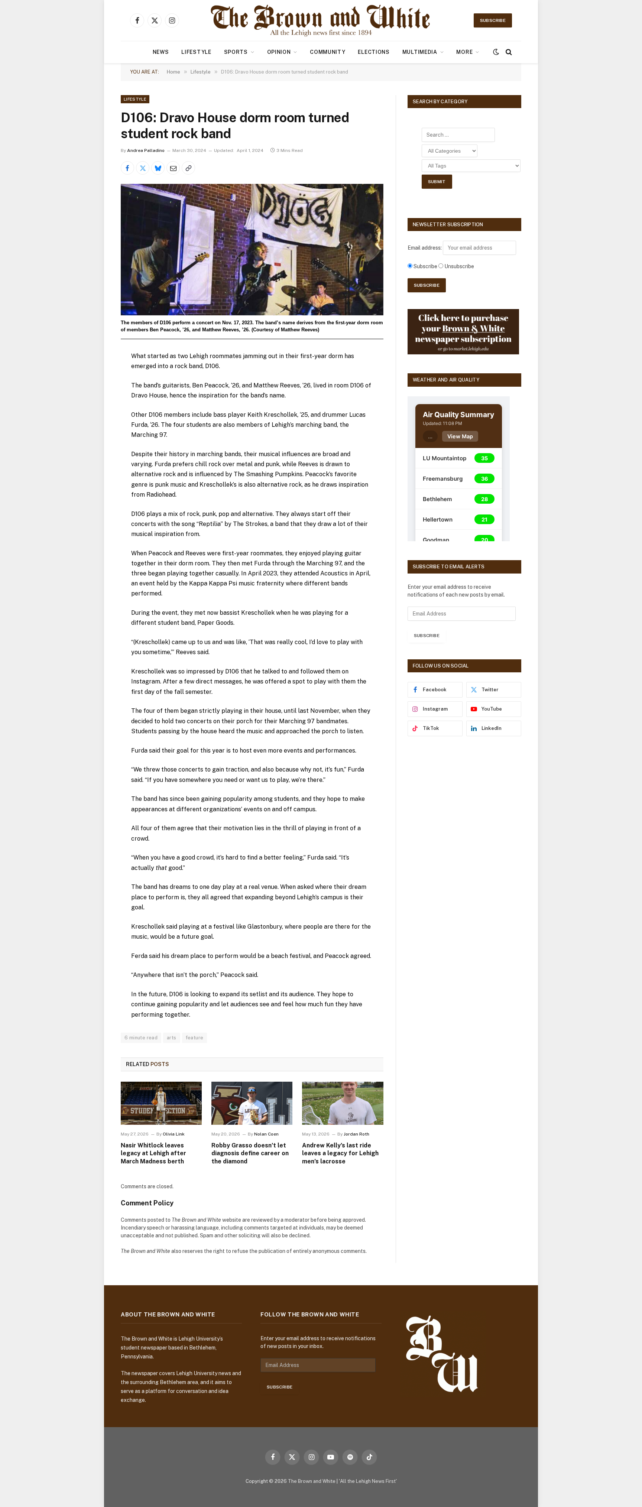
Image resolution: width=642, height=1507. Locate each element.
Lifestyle (196, 52)
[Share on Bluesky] (158, 168)
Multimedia (419, 52)
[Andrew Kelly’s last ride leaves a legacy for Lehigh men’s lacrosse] (342, 1103)
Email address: (425, 248)
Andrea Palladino (146, 150)
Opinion (279, 52)
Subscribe (493, 20)
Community (327, 52)
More (464, 52)
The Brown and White (311, 1481)
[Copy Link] (188, 168)
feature (195, 1037)
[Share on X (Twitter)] (142, 168)
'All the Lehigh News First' (368, 1481)
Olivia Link (174, 1134)
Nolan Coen (266, 1134)
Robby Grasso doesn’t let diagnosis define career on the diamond (250, 1153)
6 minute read (141, 1037)
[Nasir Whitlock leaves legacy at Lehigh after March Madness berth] (161, 1103)
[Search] (508, 52)
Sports (236, 52)
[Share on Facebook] (127, 168)
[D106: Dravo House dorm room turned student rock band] (252, 249)
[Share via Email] (173, 168)
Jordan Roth (356, 1134)
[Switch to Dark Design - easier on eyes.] (496, 52)
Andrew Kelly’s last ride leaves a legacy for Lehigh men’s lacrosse (340, 1153)
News (161, 52)
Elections (373, 52)
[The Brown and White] (320, 20)
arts (171, 1037)
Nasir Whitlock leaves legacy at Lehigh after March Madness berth (153, 1153)
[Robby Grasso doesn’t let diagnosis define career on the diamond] (251, 1103)
